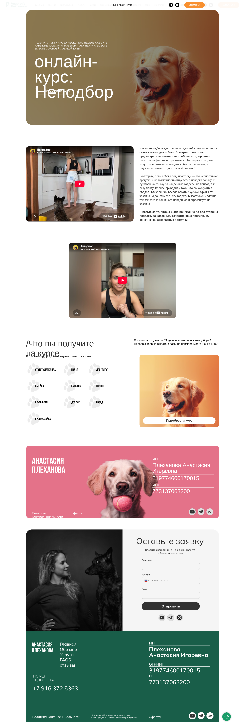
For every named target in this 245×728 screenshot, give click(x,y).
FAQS (65, 659)
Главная (68, 644)
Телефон (146, 574)
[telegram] (171, 5)
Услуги (67, 654)
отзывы (67, 665)
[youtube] (177, 5)
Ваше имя (147, 560)
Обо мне (68, 649)
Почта (145, 589)
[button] (57, 90)
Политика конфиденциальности (47, 515)
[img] (192, 511)
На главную (123, 5)
